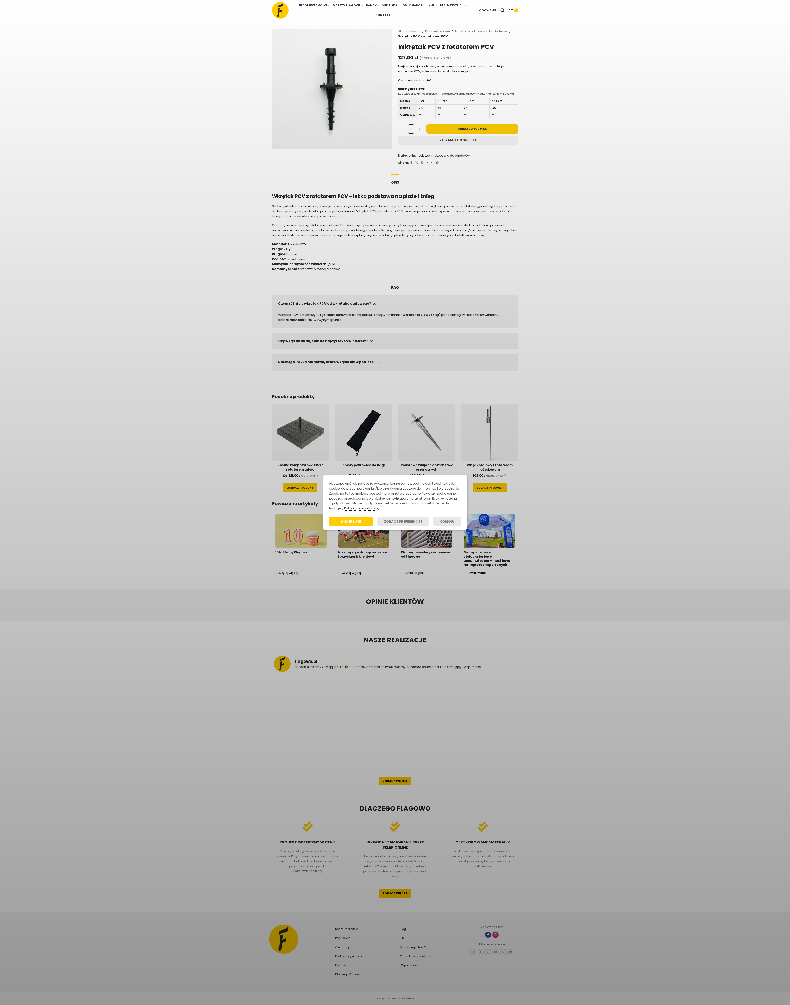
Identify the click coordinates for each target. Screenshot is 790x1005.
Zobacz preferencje (403, 521)
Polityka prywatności (361, 508)
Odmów (447, 521)
